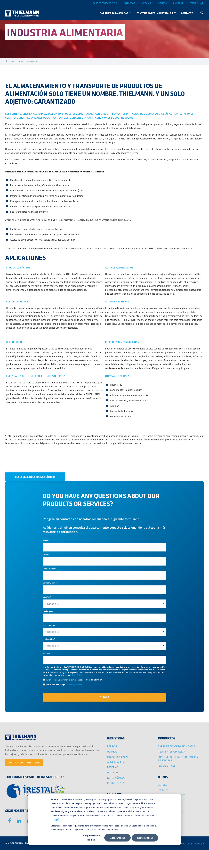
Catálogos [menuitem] (129, 3)
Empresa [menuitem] (178, 3)
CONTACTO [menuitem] (187, 13)
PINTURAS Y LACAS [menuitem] (118, 757)
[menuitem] (201, 13)
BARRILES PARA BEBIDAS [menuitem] (114, 13)
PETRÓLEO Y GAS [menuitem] (116, 783)
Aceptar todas (117, 837)
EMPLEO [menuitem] (162, 784)
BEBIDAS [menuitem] (112, 746)
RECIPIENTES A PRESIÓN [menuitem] (171, 751)
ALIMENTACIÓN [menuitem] (115, 762)
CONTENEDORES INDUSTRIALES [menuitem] (155, 13)
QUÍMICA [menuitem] (112, 751)
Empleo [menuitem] (194, 3)
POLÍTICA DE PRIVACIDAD (192, 843)
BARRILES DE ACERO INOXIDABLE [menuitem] (176, 746)
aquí (56, 819)
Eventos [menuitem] (162, 3)
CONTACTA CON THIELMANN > (24, 762)
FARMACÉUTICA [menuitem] (116, 777)
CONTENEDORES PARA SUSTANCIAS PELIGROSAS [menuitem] (178, 758)
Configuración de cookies (90, 837)
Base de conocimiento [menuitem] (105, 3)
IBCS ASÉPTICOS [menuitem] (167, 765)
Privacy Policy (76, 675)
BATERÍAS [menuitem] (112, 767)
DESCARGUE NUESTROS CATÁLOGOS (35, 477)
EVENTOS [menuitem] (163, 790)
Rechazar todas (145, 837)
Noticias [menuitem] (146, 3)
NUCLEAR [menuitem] (112, 772)
